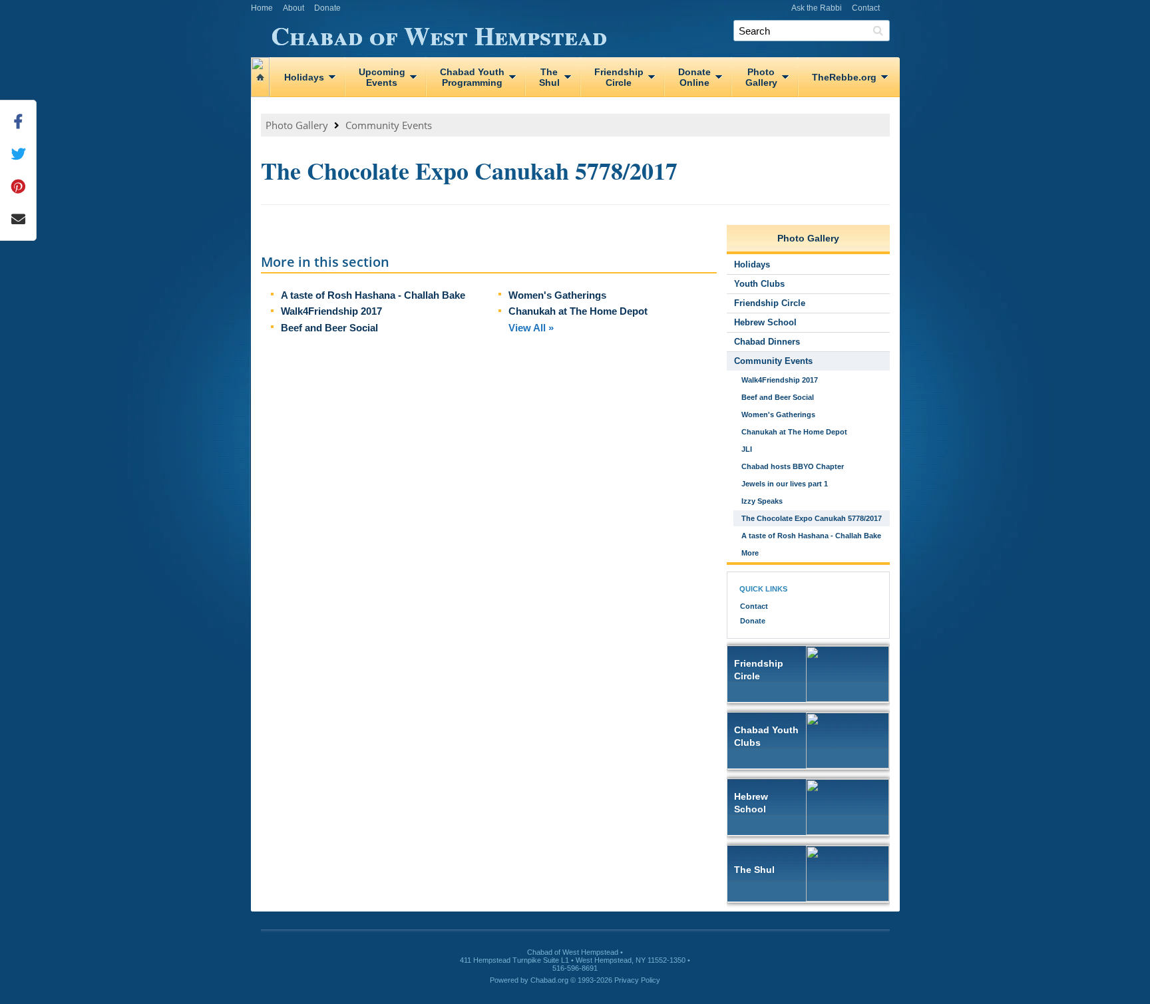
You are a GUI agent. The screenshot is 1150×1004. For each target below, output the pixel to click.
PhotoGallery (761, 77)
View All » (531, 327)
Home (262, 8)
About (293, 8)
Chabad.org (549, 980)
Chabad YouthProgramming (472, 77)
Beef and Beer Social (329, 327)
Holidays (304, 77)
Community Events (388, 125)
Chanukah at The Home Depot (578, 311)
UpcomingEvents (382, 77)
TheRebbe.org (844, 77)
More (750, 553)
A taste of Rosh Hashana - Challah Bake (373, 295)
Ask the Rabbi (816, 8)
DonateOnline (694, 77)
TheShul (549, 77)
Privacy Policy (637, 980)
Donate (327, 8)
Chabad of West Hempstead (439, 33)
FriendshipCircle (619, 77)
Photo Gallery (297, 125)
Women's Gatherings (557, 295)
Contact (866, 8)
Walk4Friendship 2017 (331, 311)
